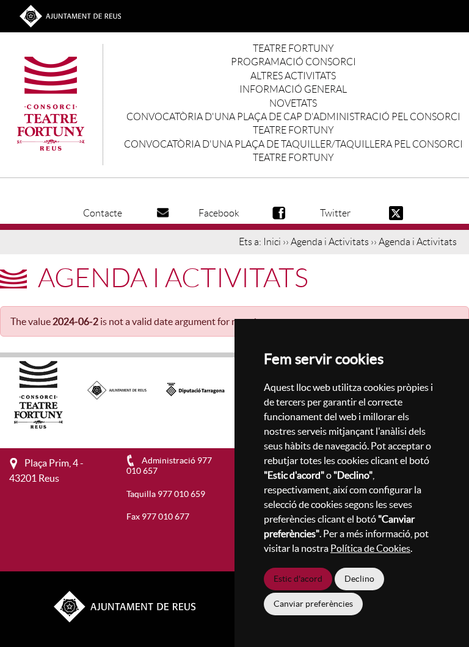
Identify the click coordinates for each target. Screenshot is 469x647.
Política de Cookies (370, 548)
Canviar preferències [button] (313, 604)
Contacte (102, 213)
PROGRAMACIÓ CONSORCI (293, 62)
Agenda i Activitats (330, 242)
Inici (272, 242)
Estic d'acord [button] (298, 579)
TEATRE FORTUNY (293, 48)
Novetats (293, 103)
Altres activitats (293, 76)
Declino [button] (359, 579)
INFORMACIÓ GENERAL (293, 89)
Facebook (218, 213)
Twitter (335, 213)
